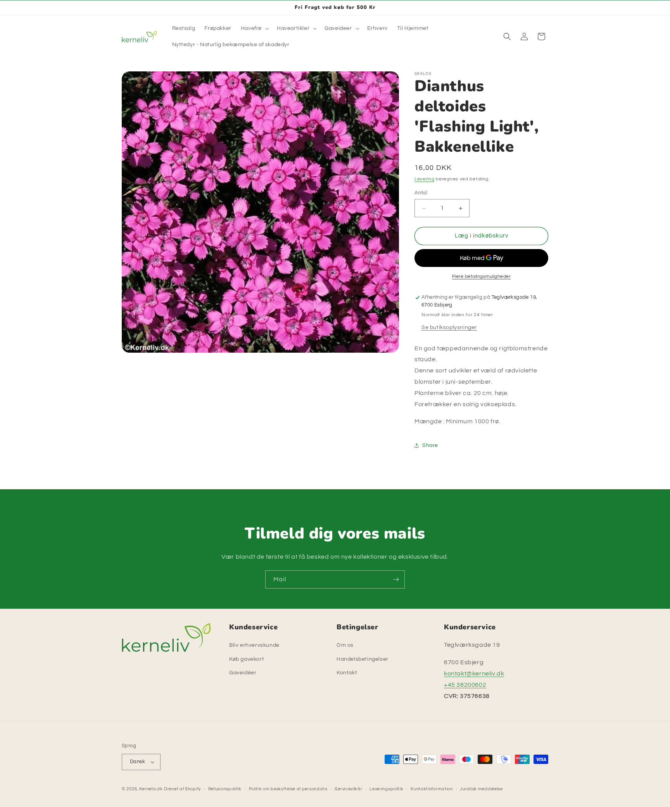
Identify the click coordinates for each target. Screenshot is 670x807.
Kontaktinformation (432, 789)
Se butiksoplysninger (449, 327)
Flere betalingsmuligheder (481, 276)
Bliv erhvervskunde (254, 645)
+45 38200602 (465, 685)
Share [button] (430, 445)
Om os (345, 645)
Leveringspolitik (386, 789)
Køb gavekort (246, 659)
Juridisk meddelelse (481, 789)
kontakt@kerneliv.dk (474, 673)
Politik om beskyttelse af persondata (288, 789)
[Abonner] (395, 579)
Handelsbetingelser (363, 659)
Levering (424, 179)
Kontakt (347, 672)
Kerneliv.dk (151, 789)
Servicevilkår (348, 789)
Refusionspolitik (225, 789)
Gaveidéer (242, 672)
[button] (254, 28)
